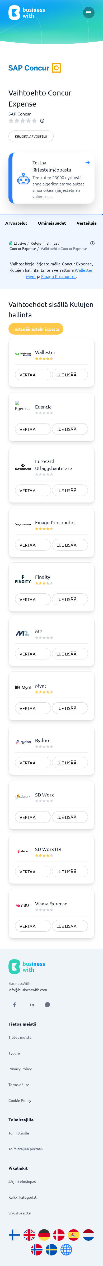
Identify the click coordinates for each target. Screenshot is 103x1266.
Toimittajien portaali (25, 1148)
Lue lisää (67, 374)
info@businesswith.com (27, 989)
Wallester (83, 270)
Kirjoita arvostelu (31, 136)
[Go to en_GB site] (29, 1235)
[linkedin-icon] (32, 1004)
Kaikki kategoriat (22, 1197)
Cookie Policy (19, 1100)
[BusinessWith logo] (26, 12)
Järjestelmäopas (22, 1181)
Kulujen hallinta (44, 243)
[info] (42, 121)
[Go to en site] (66, 1249)
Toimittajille (18, 1133)
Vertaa (28, 374)
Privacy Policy (20, 1068)
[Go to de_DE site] (44, 1235)
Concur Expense (23, 248)
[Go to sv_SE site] (51, 1249)
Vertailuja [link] (87, 223)
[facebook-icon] (14, 1004)
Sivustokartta (19, 1212)
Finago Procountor (58, 276)
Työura (14, 1053)
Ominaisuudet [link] (52, 223)
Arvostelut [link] (16, 223)
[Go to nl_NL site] (88, 1235)
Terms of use (18, 1084)
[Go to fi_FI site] (14, 1235)
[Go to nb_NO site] (37, 1249)
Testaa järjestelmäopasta (36, 328)
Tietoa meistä (19, 1037)
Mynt (31, 276)
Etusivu (20, 243)
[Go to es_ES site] (73, 1235)
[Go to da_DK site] (59, 1235)
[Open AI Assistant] (47, 1004)
